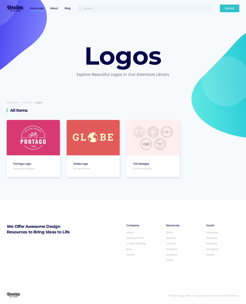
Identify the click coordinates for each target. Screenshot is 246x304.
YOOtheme (233, 295)
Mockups (171, 254)
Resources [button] (37, 8)
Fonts (169, 232)
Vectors (171, 243)
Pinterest (211, 238)
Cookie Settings (136, 243)
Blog (67, 8)
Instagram (212, 249)
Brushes (171, 238)
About (54, 8)
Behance (211, 243)
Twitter (210, 254)
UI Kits (169, 260)
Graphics (171, 249)
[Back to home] (15, 8)
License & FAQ (135, 238)
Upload (229, 8)
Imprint (130, 254)
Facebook (212, 232)
